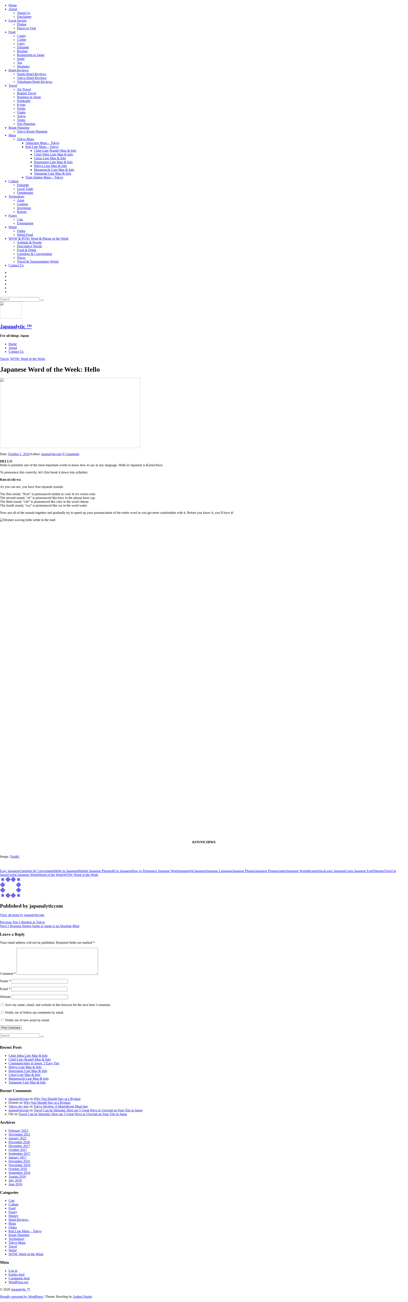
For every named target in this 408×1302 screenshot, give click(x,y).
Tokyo (21, 116)
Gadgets (22, 204)
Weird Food (25, 235)
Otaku (21, 231)
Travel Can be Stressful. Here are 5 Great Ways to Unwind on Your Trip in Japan (88, 1110)
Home (12, 5)
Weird (12, 227)
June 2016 (15, 1184)
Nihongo (378, 871)
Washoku (23, 66)
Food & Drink (26, 250)
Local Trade (25, 189)
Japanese (200, 871)
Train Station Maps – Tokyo (44, 177)
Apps (20, 200)
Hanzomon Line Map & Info (53, 162)
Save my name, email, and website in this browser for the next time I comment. (58, 1005)
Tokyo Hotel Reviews (32, 78)
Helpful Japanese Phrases (95, 871)
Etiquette (23, 47)
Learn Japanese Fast (358, 871)
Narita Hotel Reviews (31, 74)
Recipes (22, 51)
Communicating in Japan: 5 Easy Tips (33, 1063)
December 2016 (19, 1161)
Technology (16, 196)
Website (5, 997)
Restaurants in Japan (30, 55)
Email (5, 989)
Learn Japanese (335, 871)
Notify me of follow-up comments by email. (34, 1012)
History (13, 1216)
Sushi (20, 59)
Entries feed (16, 1274)
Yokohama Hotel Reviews (34, 82)
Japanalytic (186, 871)
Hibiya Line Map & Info (50, 166)
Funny (12, 215)
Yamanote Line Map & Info (52, 173)
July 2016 (15, 1180)
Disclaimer (24, 16)
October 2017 (17, 1150)
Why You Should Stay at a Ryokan (57, 1099)
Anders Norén (82, 1296)
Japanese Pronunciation (271, 871)
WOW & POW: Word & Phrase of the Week (38, 238)
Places (21, 257)
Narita (21, 108)
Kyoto (21, 104)
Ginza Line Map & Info (50, 158)
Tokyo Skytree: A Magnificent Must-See (61, 1106)
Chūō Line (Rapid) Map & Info (55, 150)
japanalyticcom (51, 454)
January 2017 (17, 1157)
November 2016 (19, 1165)
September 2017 (19, 1153)
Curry (21, 43)
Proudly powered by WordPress (21, 1296)
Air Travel (24, 89)
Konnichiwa (316, 871)
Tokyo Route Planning (32, 131)
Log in (12, 1270)
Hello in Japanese (66, 871)
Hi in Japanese (122, 871)
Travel (12, 85)
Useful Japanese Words (23, 875)
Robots (22, 212)
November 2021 (19, 1134)
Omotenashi (25, 192)
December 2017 (19, 1146)
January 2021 (17, 1138)
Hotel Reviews (18, 70)
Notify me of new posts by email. (27, 1020)
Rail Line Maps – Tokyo (42, 147)
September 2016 (19, 1172)
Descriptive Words (29, 246)
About (12, 9)
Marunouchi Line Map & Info (54, 169)
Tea (19, 62)
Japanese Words (297, 871)
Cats (20, 219)
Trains (21, 120)
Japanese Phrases (243, 871)
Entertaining (25, 223)
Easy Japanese (9, 871)
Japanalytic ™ (16, 326)
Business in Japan (29, 97)
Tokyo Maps (25, 139)
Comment (8, 973)
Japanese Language (219, 871)
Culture (13, 181)
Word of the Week (51, 875)
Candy (21, 36)
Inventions (24, 208)
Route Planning (18, 127)
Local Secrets (17, 20)
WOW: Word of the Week (27, 359)
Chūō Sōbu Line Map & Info (53, 154)
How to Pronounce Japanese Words (155, 871)
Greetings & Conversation (34, 254)
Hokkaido (23, 101)
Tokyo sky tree (18, 1106)
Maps (12, 135)
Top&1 (15, 856)
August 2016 (17, 1176)
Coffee (21, 39)
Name (5, 981)
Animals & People (29, 242)
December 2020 (19, 1142)
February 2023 (18, 1130)
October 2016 (17, 1169)
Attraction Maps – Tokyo (42, 143)
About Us (23, 13)
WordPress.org (18, 1282)
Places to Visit (26, 28)
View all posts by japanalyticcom (22, 915)
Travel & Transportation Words (38, 261)
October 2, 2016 (19, 454)
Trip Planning (26, 124)
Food (12, 32)
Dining (21, 24)
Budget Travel (26, 93)
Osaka (21, 112)
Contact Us (16, 265)
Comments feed (19, 1278)
